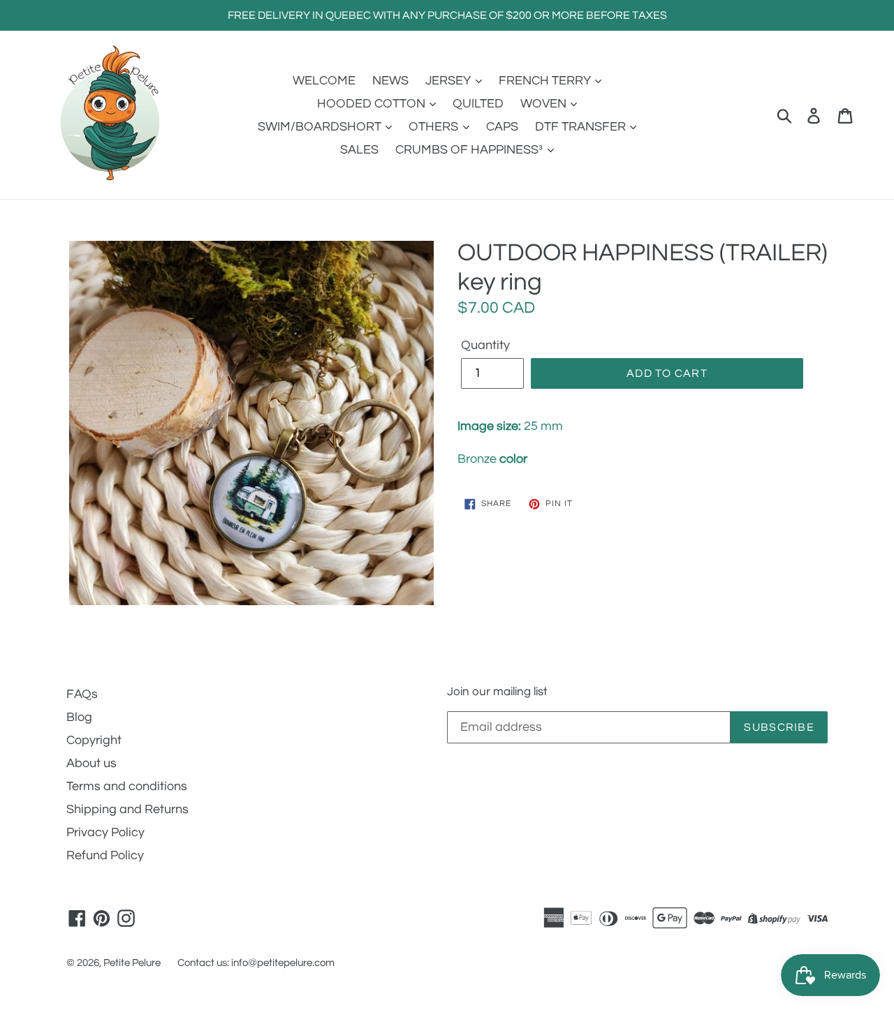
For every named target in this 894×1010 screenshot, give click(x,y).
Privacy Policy (105, 832)
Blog (79, 717)
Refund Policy (105, 855)
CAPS (502, 126)
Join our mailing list (497, 691)
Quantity (485, 345)
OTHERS (435, 126)
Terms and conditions (126, 786)
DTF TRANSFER (582, 126)
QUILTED (478, 103)
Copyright (94, 740)
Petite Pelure (132, 963)
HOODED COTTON (372, 103)
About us (91, 763)
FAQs (82, 694)
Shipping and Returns (127, 809)
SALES (359, 149)
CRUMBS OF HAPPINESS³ (470, 149)
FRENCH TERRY (546, 80)
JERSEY (449, 80)
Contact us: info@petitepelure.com (256, 963)
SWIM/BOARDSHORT (321, 126)
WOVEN (544, 103)
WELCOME (324, 80)
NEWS (390, 80)
